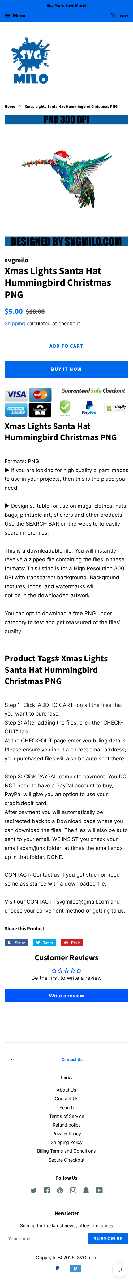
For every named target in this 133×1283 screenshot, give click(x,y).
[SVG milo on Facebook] (46, 1191)
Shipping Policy (67, 1142)
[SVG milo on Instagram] (73, 1191)
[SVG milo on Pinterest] (60, 1191)
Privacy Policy (66, 1133)
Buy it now (66, 369)
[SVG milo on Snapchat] (86, 1191)
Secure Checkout (66, 1160)
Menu (18, 15)
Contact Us (67, 1098)
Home (10, 106)
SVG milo (86, 1257)
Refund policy (67, 1125)
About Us (66, 1090)
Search (66, 1107)
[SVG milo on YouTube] (99, 1191)
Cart (123, 16)
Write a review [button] (66, 995)
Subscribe (108, 1238)
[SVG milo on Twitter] (33, 1191)
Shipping (15, 323)
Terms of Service (66, 1116)
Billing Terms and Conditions (66, 1151)
